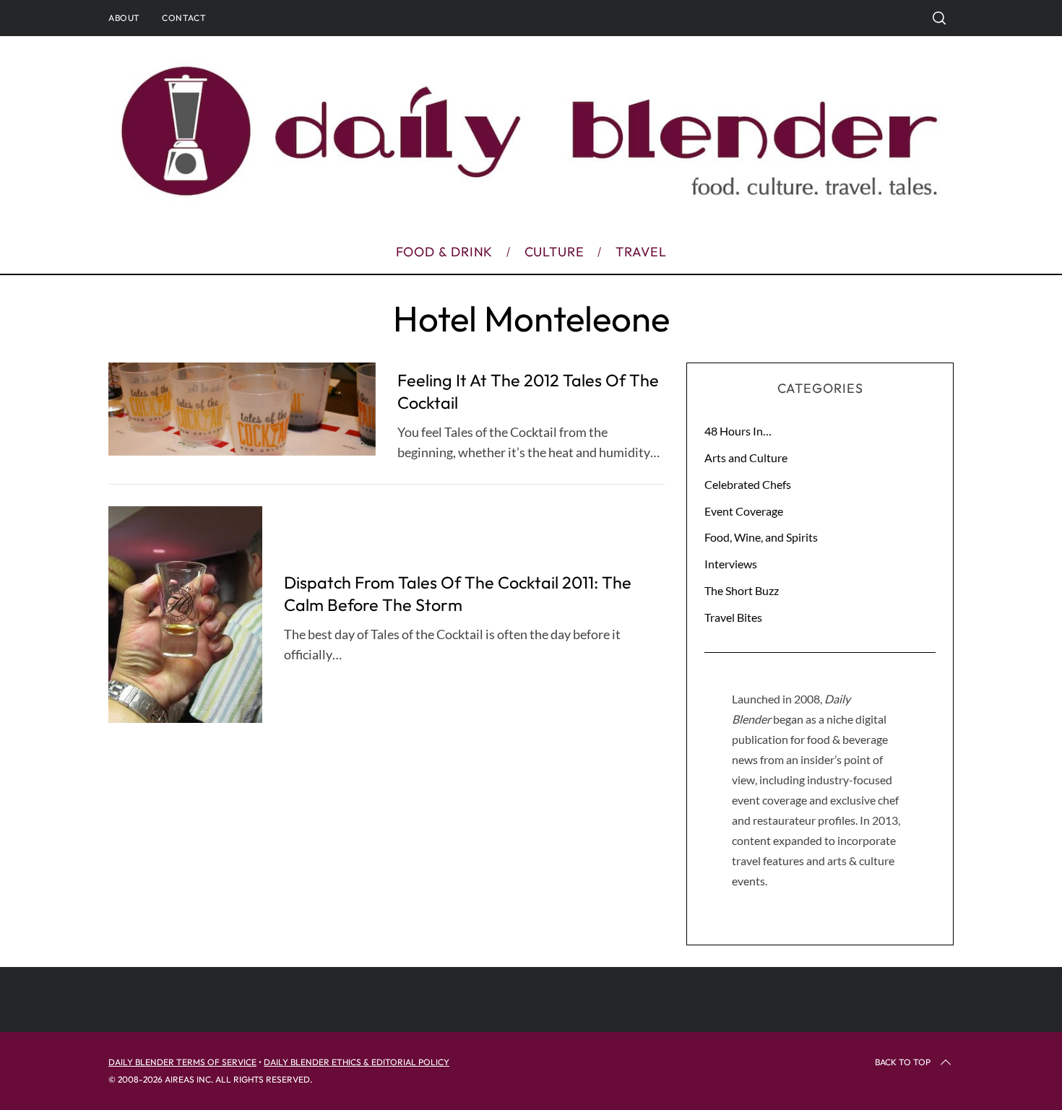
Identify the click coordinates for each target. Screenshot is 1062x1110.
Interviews (730, 564)
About (124, 17)
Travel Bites (733, 617)
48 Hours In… (738, 431)
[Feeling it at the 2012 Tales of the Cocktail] (242, 409)
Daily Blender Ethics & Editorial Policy (356, 1062)
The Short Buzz (741, 590)
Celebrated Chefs (747, 484)
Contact (184, 17)
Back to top (903, 1062)
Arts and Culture (745, 457)
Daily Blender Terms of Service (182, 1062)
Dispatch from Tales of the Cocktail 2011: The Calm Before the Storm (457, 593)
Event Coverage (743, 511)
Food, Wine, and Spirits (761, 537)
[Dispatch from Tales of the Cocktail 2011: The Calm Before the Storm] (185, 614)
